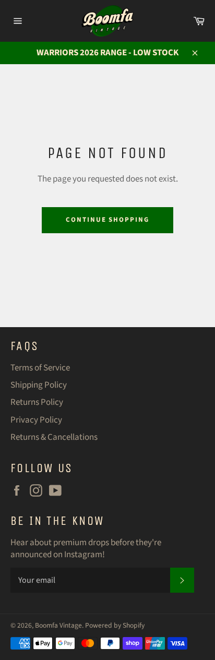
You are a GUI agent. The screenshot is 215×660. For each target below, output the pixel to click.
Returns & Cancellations (54, 437)
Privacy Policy (36, 420)
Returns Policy (36, 402)
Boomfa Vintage (58, 625)
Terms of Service (40, 368)
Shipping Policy (38, 385)
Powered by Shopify (115, 625)
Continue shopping (107, 219)
